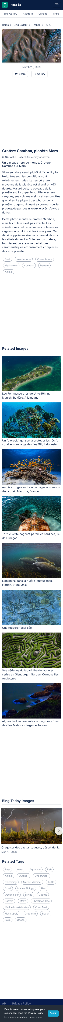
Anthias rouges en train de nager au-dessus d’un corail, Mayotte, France (31, 489)
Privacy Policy (21, 1003)
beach (45, 913)
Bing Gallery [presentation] (10, 13)
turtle (51, 882)
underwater (41, 875)
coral (8, 888)
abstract (29, 265)
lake (7, 919)
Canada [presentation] (42, 13)
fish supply (11, 913)
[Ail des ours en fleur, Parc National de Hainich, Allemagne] (57, 46)
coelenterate (44, 259)
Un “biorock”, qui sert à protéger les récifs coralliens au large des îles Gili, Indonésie (30, 442)
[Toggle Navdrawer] (57, 5)
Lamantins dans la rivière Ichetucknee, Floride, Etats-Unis (27, 582)
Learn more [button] (35, 1017)
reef (7, 259)
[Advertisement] (31, 114)
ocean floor (12, 894)
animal (8, 271)
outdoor (23, 875)
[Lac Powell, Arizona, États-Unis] (5, 46)
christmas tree (41, 900)
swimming (11, 882)
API (4, 1003)
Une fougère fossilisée (17, 627)
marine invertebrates (17, 907)
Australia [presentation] (28, 13)
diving (28, 894)
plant (43, 888)
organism (30, 913)
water (20, 869)
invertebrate (24, 259)
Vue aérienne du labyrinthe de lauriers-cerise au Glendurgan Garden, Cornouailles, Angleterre (30, 674)
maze (23, 900)
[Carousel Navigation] (31, 833)
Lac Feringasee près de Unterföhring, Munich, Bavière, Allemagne (26, 395)
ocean (20, 919)
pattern (44, 265)
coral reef (41, 907)
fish (49, 869)
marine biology (25, 888)
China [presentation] (56, 13)
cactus (43, 894)
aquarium (35, 869)
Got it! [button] (53, 1013)
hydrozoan (11, 265)
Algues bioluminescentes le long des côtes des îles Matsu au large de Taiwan (30, 723)
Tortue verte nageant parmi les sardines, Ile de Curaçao (31, 536)
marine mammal (32, 882)
